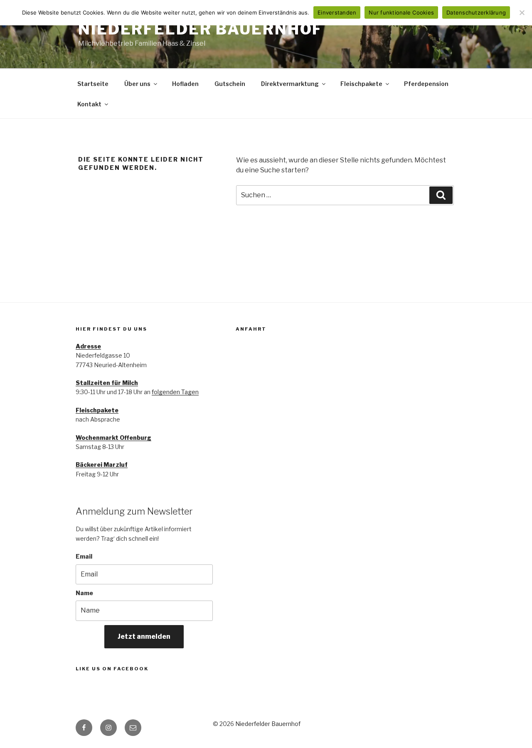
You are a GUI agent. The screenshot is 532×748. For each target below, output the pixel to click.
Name (84, 592)
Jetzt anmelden (144, 636)
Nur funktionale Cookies (401, 12)
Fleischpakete (361, 83)
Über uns (137, 83)
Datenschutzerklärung (476, 12)
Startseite (92, 83)
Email (84, 556)
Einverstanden (337, 12)
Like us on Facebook (112, 669)
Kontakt (89, 104)
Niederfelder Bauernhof (200, 29)
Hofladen (185, 83)
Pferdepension (426, 83)
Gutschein (229, 83)
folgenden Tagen (175, 391)
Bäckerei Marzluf (102, 464)
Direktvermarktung (290, 83)
